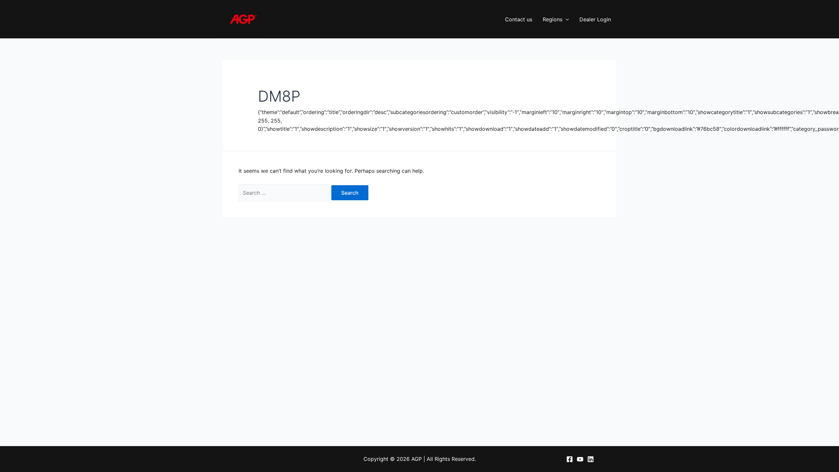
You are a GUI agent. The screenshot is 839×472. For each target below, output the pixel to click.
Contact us (518, 19)
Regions (552, 19)
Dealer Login (595, 19)
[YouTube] (580, 459)
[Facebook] (569, 459)
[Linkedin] (590, 459)
